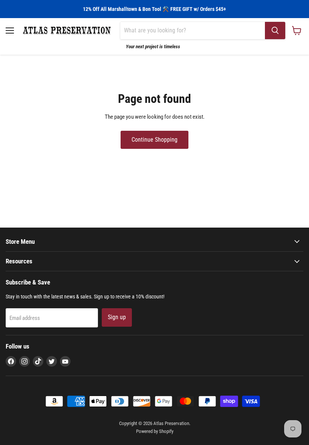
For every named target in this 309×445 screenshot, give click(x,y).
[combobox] (192, 30)
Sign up (117, 317)
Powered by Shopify (154, 431)
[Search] (275, 30)
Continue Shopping (154, 139)
